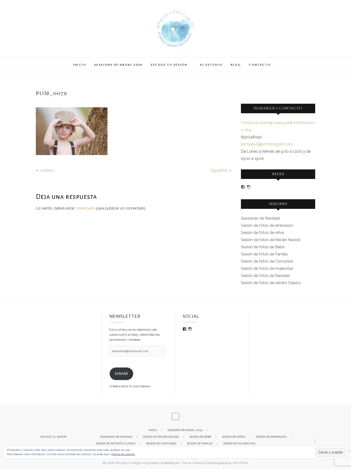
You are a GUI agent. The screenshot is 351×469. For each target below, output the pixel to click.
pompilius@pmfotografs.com (267, 144)
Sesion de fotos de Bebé (262, 247)
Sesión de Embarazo (271, 436)
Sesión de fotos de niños (262, 232)
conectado (85, 208)
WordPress (240, 463)
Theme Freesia (191, 463)
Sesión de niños (233, 436)
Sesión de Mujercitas (239, 443)
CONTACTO (260, 64)
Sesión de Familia (200, 443)
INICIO (79, 64)
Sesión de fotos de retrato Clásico (271, 282)
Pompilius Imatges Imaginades (137, 463)
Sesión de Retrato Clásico (115, 443)
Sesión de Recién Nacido (161, 436)
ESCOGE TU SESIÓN (169, 64)
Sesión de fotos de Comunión (267, 261)
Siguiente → (221, 170)
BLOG (236, 64)
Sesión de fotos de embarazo (267, 225)
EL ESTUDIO (211, 64)
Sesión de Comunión (161, 443)
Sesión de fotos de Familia (264, 254)
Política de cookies (123, 454)
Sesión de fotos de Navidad (265, 275)
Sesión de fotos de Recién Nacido (271, 239)
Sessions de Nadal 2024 (118, 64)
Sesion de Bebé (200, 436)
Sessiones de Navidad (260, 218)
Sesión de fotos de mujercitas (267, 268)
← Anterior (45, 170)
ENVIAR (121, 374)
